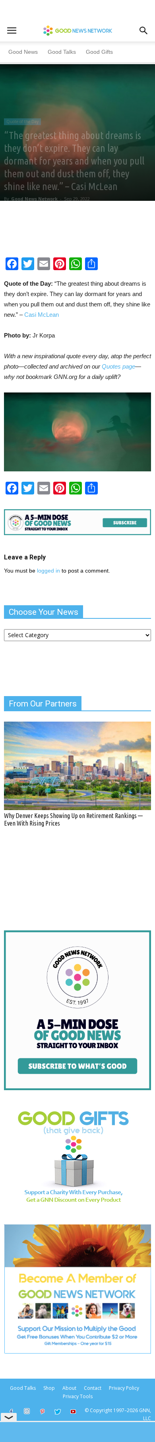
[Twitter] (58, 1412)
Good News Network (34, 199)
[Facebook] (11, 1412)
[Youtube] (73, 1412)
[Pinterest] (42, 1412)
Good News (23, 52)
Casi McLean (41, 314)
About (69, 1388)
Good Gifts (99, 52)
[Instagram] (27, 1411)
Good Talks (62, 52)
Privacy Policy (124, 1388)
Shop (49, 1388)
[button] (144, 30)
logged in (48, 570)
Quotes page (118, 366)
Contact (92, 1388)
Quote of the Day (22, 121)
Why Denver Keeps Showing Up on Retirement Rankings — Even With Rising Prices (73, 819)
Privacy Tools (78, 1396)
